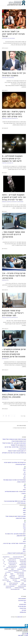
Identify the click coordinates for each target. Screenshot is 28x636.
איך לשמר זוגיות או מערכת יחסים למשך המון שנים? (13, 34)
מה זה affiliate (12, 576)
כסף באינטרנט (4, 77)
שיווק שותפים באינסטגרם (19, 587)
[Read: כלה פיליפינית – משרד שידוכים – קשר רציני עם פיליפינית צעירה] (24, 541)
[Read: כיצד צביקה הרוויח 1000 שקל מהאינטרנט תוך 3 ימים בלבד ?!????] (24, 499)
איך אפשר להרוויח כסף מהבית (18, 556)
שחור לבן (25, 629)
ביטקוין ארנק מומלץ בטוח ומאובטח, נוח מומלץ (13, 395)
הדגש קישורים (19, 630)
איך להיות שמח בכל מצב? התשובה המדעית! (14, 74)
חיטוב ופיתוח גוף (22, 600)
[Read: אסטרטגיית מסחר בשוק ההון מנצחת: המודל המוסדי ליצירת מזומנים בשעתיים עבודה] (24, 514)
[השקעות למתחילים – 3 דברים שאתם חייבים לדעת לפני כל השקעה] (14, 143)
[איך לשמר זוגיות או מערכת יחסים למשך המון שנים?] (14, 19)
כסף (6, 573)
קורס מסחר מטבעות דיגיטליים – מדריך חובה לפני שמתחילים (12, 313)
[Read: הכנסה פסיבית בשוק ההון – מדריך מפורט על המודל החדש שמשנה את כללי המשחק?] (24, 531)
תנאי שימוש (19, 616)
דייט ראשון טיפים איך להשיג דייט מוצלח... (16, 553)
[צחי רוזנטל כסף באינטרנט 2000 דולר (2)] (16, 3)
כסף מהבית (13, 575)
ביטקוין (12, 569)
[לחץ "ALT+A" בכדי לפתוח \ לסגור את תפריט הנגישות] (26, 625)
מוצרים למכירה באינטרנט (15, 578)
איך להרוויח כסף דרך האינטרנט (14, 558)
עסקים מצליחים (17, 581)
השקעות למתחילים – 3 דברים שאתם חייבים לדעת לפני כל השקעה (12, 158)
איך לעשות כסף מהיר (12, 561)
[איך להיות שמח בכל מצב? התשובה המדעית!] (14, 60)
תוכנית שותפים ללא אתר (15, 589)
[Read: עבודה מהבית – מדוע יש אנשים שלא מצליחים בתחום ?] (24, 489)
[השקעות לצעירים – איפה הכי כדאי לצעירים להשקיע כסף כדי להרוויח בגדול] (14, 184)
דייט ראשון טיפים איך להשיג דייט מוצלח (17, 451)
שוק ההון (24, 610)
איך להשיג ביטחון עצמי (12, 559)
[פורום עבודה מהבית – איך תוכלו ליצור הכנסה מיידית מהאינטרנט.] (14, 262)
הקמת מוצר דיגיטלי (20, 573)
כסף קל (5, 575)
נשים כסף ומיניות (4, 38)
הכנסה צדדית (8, 572)
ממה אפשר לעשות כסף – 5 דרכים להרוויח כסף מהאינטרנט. (13, 234)
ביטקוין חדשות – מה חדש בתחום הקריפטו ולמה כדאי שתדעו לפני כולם (13, 114)
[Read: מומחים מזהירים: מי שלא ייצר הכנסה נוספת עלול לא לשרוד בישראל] (24, 478)
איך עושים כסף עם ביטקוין (11, 567)
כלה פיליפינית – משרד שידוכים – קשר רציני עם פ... (14, 543)
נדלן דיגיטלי (15, 580)
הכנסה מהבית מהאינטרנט (19, 572)
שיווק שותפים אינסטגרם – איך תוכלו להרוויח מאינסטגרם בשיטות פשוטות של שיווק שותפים (14, 353)
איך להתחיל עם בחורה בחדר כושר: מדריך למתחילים (14, 452)
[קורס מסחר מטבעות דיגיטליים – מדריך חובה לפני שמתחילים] (14, 300)
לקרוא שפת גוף (21, 576)
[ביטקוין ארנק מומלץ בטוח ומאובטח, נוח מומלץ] (14, 384)
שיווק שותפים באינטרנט (10, 586)
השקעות (11, 573)
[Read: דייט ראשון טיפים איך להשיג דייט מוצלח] (24, 551)
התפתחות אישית (12, 38)
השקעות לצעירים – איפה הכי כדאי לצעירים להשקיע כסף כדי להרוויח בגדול (14, 197)
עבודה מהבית (9, 118)
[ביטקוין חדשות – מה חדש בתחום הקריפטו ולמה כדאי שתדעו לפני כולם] (14, 100)
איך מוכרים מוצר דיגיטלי (12, 566)
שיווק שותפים (4, 118)
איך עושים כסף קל (20, 569)
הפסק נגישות (24, 633)
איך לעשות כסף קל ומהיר (12, 563)
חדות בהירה (14, 629)
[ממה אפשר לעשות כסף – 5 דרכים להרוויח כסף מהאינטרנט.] (14, 221)
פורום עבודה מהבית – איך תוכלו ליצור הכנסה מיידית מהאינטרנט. (13, 275)
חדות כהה (20, 629)
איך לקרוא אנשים (12, 564)
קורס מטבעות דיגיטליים (13, 583)
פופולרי (22, 583)
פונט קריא (25, 630)
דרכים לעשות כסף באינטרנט (13, 570)
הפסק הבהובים (8, 629)
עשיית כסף (9, 581)
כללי (8, 38)
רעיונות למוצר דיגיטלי (13, 584)
